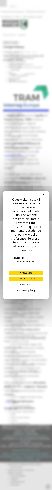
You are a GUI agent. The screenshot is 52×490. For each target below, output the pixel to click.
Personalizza (26, 284)
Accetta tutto (26, 273)
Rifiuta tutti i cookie (26, 278)
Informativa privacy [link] (26, 290)
